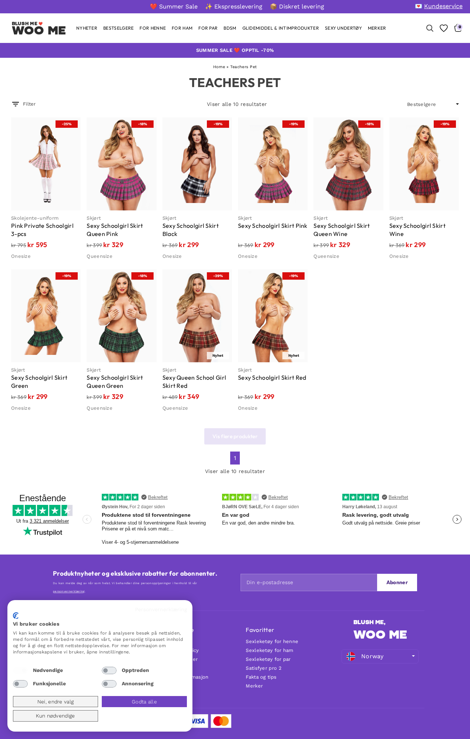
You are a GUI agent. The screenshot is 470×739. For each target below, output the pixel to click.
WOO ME (39, 30)
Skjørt (94, 218)
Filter (29, 104)
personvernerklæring (69, 591)
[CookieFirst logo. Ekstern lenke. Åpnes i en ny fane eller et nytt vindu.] (16, 615)
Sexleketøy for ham (269, 650)
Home (219, 66)
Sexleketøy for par (268, 659)
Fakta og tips (261, 677)
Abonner (397, 582)
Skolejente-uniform (34, 218)
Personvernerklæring (161, 609)
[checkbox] (20, 670)
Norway (372, 656)
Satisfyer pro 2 (264, 668)
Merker (254, 686)
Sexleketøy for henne (272, 641)
